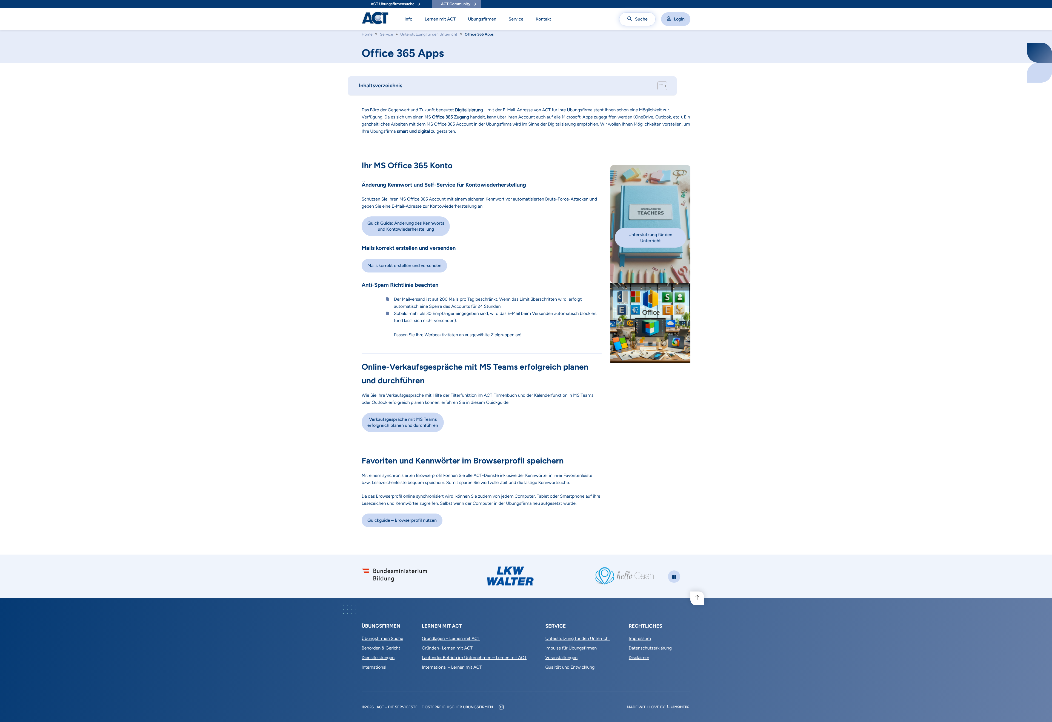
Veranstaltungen (561, 657)
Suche (641, 19)
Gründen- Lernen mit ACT (447, 648)
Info (409, 19)
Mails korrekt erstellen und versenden (404, 265)
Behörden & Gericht (381, 648)
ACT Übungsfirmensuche (392, 4)
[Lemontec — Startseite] (678, 707)
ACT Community (455, 4)
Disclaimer (639, 657)
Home (367, 34)
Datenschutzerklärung (650, 648)
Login (679, 19)
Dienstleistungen (378, 657)
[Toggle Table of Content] (659, 86)
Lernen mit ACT (440, 19)
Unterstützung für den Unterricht (428, 34)
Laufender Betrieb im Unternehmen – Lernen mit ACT (474, 657)
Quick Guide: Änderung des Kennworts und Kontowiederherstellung (405, 226)
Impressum (640, 638)
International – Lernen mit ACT (452, 667)
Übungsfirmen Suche (382, 638)
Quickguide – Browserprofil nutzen (402, 520)
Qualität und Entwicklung (569, 667)
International (374, 667)
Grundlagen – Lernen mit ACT (451, 638)
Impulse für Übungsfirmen (571, 648)
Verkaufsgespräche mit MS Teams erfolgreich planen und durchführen (402, 422)
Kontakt (543, 19)
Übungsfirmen (482, 19)
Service (515, 19)
